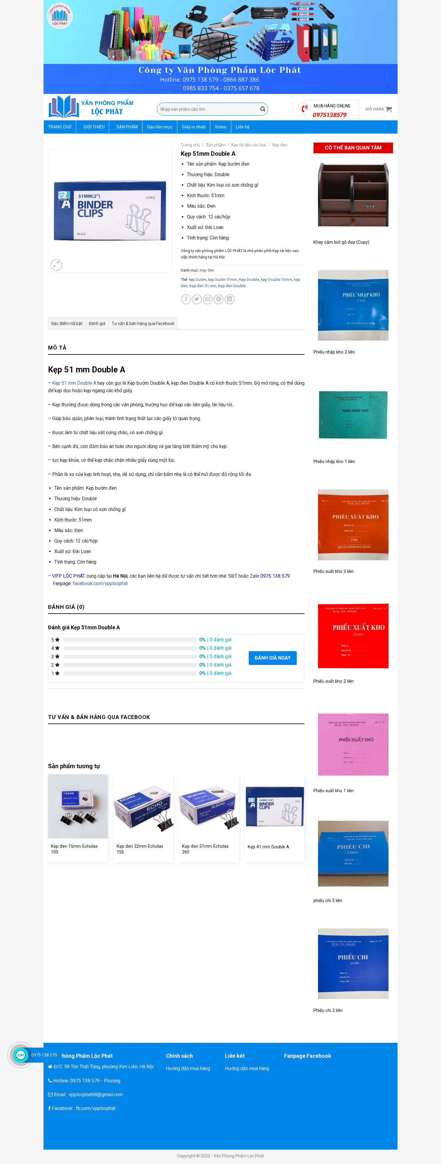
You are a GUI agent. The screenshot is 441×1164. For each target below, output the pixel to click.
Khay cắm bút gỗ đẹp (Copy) (341, 242)
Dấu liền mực (159, 127)
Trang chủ (190, 145)
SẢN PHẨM (127, 127)
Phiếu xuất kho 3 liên (334, 571)
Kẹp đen (279, 145)
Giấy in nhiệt (194, 127)
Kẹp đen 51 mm (202, 286)
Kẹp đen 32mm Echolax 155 (140, 849)
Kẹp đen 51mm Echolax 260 (205, 849)
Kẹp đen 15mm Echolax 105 (74, 849)
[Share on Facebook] (186, 299)
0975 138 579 (275, 576)
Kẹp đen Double (232, 286)
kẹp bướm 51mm (222, 279)
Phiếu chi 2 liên (328, 1010)
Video (220, 127)
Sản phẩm (215, 145)
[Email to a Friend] (208, 299)
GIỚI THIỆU (93, 127)
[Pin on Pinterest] (219, 299)
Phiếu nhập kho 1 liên (334, 461)
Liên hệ (243, 127)
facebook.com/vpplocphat (100, 583)
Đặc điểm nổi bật (66, 323)
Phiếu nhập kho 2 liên (334, 352)
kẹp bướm (197, 279)
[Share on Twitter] (197, 299)
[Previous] (48, 821)
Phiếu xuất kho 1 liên (334, 790)
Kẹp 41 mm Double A (268, 847)
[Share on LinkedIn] (230, 299)
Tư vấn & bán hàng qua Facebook (143, 323)
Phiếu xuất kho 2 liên (334, 681)
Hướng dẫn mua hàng (188, 1068)
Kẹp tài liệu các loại (248, 145)
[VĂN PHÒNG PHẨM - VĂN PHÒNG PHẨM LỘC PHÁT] (98, 107)
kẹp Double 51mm (276, 279)
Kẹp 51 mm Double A (74, 383)
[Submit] (263, 109)
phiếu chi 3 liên (328, 900)
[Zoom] (56, 265)
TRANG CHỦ (59, 127)
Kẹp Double (249, 279)
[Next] (304, 821)
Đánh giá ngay (273, 658)
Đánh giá (97, 323)
